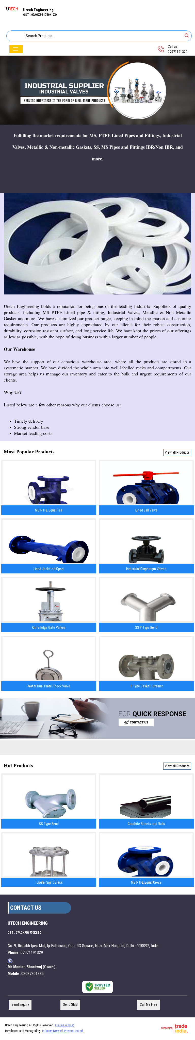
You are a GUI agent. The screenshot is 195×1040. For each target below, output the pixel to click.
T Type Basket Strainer (146, 686)
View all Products (177, 452)
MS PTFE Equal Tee (48, 510)
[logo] (11, 13)
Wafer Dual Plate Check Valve (48, 686)
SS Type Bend (49, 824)
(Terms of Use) (64, 1025)
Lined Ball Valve (146, 510)
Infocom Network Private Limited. (63, 1031)
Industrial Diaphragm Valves (146, 569)
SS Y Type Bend (146, 627)
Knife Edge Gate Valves (49, 627)
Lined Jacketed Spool (49, 569)
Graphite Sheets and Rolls (146, 824)
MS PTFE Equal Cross (146, 882)
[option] (97, 90)
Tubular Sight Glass (49, 882)
